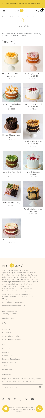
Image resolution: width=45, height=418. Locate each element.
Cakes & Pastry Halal (10, 336)
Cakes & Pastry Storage (11, 340)
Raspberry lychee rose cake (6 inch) (33, 75)
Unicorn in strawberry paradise (33, 173)
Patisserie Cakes (16, 17)
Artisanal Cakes (32, 17)
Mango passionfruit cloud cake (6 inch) (11, 75)
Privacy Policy (8, 369)
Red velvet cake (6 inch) (11, 240)
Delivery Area (7, 356)
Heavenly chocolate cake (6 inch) (11, 136)
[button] (2, 4)
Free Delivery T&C (9, 363)
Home (4, 17)
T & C (4, 366)
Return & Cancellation (11, 359)
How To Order (8, 349)
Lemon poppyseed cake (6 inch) (11, 106)
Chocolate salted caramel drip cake (33, 210)
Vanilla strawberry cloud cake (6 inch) (33, 106)
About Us (6, 329)
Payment (5, 352)
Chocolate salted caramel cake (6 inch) (33, 143)
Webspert (19, 411)
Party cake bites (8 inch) (11, 203)
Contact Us (6, 333)
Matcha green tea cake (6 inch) (11, 173)
